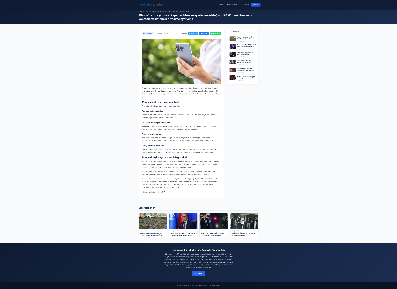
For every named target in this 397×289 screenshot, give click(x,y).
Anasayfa (220, 5)
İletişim (255, 5)
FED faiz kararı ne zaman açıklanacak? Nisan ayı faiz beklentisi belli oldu (245, 70)
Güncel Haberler (232, 5)
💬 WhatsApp (215, 33)
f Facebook (203, 33)
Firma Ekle (198, 273)
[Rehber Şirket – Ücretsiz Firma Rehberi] (152, 4)
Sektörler (245, 5)
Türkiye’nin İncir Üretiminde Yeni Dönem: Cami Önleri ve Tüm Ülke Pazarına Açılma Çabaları (245, 39)
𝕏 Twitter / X (193, 33)
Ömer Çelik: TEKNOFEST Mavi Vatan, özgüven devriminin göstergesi (246, 46)
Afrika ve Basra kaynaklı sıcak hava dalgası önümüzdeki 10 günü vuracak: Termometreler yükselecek (246, 78)
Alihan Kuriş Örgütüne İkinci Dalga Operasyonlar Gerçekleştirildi (245, 54)
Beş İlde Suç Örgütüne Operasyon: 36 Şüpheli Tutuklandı (244, 62)
